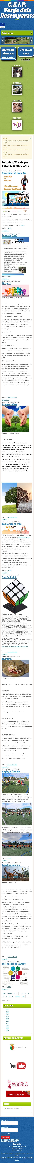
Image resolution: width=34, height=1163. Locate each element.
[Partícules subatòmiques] (7, 452)
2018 (7, 1021)
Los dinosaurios (11, 865)
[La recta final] (15, 275)
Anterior (10, 993)
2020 (7, 1016)
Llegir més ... (5, 230)
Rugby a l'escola (11, 771)
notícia (22, 225)
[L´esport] (15, 296)
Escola (9, 228)
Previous (3, 40)
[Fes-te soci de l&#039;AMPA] (15, 985)
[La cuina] (15, 676)
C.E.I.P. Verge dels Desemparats (17, 10)
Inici (4, 993)
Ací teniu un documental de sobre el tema (15, 646)
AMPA (9, 987)
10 (12, 996)
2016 (7, 1025)
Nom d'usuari (4, 1120)
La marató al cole (11, 524)
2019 (7, 1019)
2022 (7, 1012)
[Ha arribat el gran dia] (15, 212)
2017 (7, 1023)
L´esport (6, 283)
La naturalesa (9, 404)
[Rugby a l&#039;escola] (15, 793)
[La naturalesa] (15, 431)
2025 (7, 1009)
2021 (7, 1014)
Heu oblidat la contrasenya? (10, 1139)
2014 (7, 1030)
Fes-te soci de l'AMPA (14, 963)
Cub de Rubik (9, 577)
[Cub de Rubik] (15, 613)
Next (31, 40)
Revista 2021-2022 (12, 397)
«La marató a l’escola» (24, 537)
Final (23, 996)
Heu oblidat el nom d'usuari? (10, 1140)
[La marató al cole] (15, 533)
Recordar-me (4, 1134)
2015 (7, 1028)
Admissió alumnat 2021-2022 (8, 53)
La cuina (6, 658)
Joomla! (3, 1157)
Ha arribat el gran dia (14, 173)
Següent (17, 996)
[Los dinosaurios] (15, 881)
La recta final (9, 235)
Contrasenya (4, 1127)
